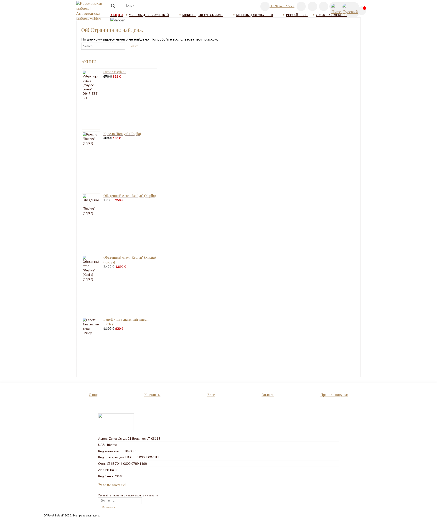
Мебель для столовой (202, 15)
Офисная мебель (331, 15)
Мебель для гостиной (149, 15)
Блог (211, 394)
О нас (93, 394)
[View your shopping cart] (362, 12)
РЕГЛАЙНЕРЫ (297, 15)
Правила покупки (334, 394)
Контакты (152, 394)
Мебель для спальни (254, 15)
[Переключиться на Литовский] (333, 6)
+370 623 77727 (281, 6)
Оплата (268, 394)
